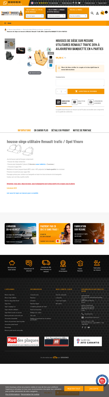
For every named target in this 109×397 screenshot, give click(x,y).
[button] (97, 13)
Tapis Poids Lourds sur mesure (13, 312)
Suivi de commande (61, 295)
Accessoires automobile (11, 318)
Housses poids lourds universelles (14, 330)
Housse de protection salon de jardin (15, 321)
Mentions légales (34, 303)
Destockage (8, 327)
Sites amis (33, 315)
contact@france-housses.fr (92, 317)
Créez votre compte (61, 300)
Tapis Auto (8, 303)
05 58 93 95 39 (88, 314)
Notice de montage (82, 130)
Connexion (59, 297)
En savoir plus (53, 3)
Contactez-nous (90, 3)
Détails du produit (60, 130)
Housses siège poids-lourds (12, 300)
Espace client (102, 3)
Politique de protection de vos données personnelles (40, 319)
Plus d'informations (12, 394)
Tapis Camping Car (10, 306)
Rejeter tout (73, 388)
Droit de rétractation (35, 309)
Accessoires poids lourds (11, 324)
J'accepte (94, 388)
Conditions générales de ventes (38, 306)
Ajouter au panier (86, 91)
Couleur (51, 53)
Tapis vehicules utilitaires (11, 309)
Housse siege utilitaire (10, 297)
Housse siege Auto (9, 295)
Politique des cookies (35, 312)
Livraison (32, 300)
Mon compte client (64, 289)
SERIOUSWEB (65, 357)
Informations (24, 130)
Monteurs (33, 297)
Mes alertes (59, 303)
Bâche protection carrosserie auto (14, 315)
